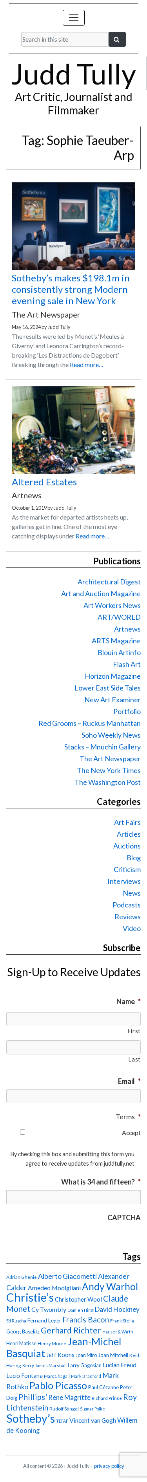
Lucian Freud (119, 1364)
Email (129, 1081)
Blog (134, 857)
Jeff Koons (60, 1355)
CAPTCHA (124, 1217)
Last (134, 1059)
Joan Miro (86, 1355)
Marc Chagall (57, 1376)
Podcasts (127, 904)
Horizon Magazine (113, 676)
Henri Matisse (21, 1343)
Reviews (127, 916)
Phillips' (32, 1396)
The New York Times (109, 770)
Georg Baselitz (23, 1331)
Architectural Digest (109, 581)
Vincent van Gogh (92, 1420)
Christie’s (30, 1297)
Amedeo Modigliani (54, 1287)
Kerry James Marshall (44, 1365)
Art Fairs (127, 822)
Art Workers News (112, 605)
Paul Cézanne (103, 1387)
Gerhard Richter (71, 1330)
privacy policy (109, 1466)
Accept (131, 1132)
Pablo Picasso (58, 1385)
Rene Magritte (69, 1397)
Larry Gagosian (85, 1365)
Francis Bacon (85, 1319)
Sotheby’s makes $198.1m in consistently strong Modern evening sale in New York (71, 289)
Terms (128, 1116)
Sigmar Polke (92, 1408)
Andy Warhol (110, 1286)
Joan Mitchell (113, 1355)
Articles (129, 834)
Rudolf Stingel (64, 1409)
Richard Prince (107, 1398)
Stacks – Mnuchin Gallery (102, 746)
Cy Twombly (48, 1309)
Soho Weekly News (111, 735)
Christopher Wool (78, 1299)
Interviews (124, 881)
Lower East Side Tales (107, 687)
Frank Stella (122, 1320)
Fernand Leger (44, 1320)
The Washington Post (107, 782)
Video (132, 928)
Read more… (86, 364)
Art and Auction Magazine (101, 593)
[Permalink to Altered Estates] (73, 471)
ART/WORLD (119, 617)
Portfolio (127, 711)
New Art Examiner (112, 699)
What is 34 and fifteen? (101, 1181)
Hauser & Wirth (117, 1331)
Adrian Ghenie (21, 1277)
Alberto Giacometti (67, 1276)
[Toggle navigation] (74, 18)
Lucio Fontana (24, 1375)
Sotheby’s (30, 1418)
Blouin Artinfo (119, 652)
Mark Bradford (86, 1376)
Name (128, 1001)
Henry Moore (52, 1343)
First (134, 1031)
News (132, 893)
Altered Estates (44, 481)
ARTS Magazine (116, 640)
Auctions (127, 845)
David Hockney (117, 1309)
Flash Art (127, 664)
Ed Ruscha (16, 1320)
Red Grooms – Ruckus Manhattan (89, 723)
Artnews (127, 628)
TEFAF (62, 1420)
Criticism (127, 869)
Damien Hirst (80, 1310)
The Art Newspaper (110, 758)
